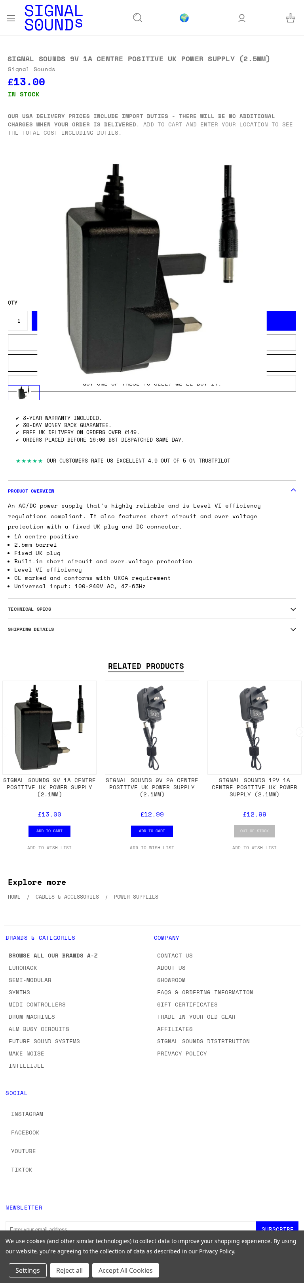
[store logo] (54, 17)
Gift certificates (187, 1004)
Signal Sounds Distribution (203, 1041)
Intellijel (26, 1065)
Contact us (175, 955)
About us (171, 967)
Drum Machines (32, 1016)
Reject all (69, 1270)
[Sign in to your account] (242, 17)
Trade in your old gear (196, 1016)
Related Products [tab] (146, 666)
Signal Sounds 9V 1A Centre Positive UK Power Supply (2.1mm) (49, 787)
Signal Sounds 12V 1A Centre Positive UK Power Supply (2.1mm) (254, 787)
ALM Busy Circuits (39, 1029)
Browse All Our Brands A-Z (53, 955)
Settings (27, 1270)
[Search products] (137, 18)
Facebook (25, 1132)
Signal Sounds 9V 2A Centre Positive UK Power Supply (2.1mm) (152, 787)
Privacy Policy (182, 1053)
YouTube (23, 1151)
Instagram (27, 1114)
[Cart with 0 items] (290, 17)
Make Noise (26, 1053)
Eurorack (23, 967)
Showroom (171, 980)
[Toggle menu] (11, 17)
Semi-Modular (30, 980)
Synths (19, 992)
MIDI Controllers (37, 1004)
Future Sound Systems (44, 1041)
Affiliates (175, 1029)
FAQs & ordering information (205, 992)
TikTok (21, 1169)
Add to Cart (49, 830)
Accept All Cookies (126, 1270)
